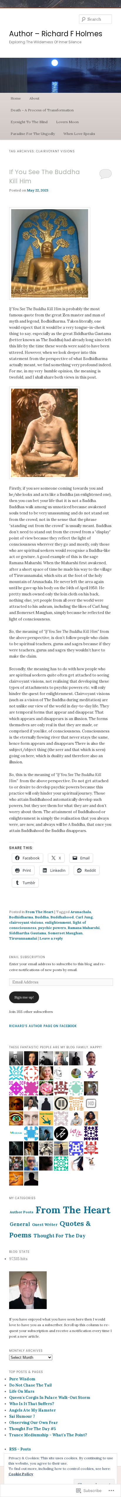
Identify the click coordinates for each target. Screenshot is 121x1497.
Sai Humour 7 (22, 1416)
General (20, 1224)
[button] (44, 433)
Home (16, 98)
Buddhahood (62, 917)
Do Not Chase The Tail (30, 1385)
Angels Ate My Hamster (32, 1410)
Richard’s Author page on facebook (43, 1026)
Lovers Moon (67, 122)
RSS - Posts (20, 1449)
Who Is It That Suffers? (31, 1403)
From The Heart (39, 912)
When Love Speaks (79, 133)
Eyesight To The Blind (29, 122)
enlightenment (58, 922)
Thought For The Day (59, 1236)
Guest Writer (45, 1224)
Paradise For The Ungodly (33, 133)
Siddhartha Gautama (27, 933)
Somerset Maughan (65, 933)
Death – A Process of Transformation (42, 110)
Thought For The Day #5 (32, 1428)
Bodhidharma (21, 917)
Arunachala (80, 912)
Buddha (42, 917)
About (34, 98)
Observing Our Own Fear (33, 1422)
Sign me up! (24, 997)
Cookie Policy (21, 1474)
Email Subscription (27, 957)
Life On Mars (21, 1391)
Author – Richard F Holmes (55, 34)
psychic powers (52, 927)
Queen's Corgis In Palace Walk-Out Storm (49, 1397)
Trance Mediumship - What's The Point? (48, 1434)
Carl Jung (84, 917)
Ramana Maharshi (84, 927)
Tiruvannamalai (23, 938)
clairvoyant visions (26, 922)
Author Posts (21, 1212)
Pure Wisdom (22, 1379)
